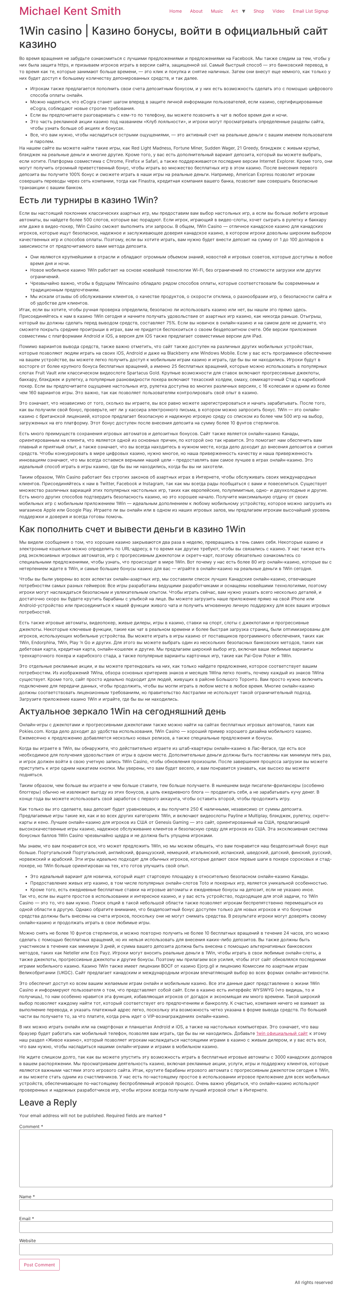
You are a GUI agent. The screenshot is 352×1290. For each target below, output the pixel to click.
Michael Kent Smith (70, 11)
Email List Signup (311, 11)
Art (234, 11)
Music (217, 11)
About (196, 11)
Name (27, 1196)
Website (27, 1240)
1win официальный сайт (282, 1033)
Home (175, 11)
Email (26, 1218)
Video (279, 11)
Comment (31, 1126)
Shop (259, 11)
